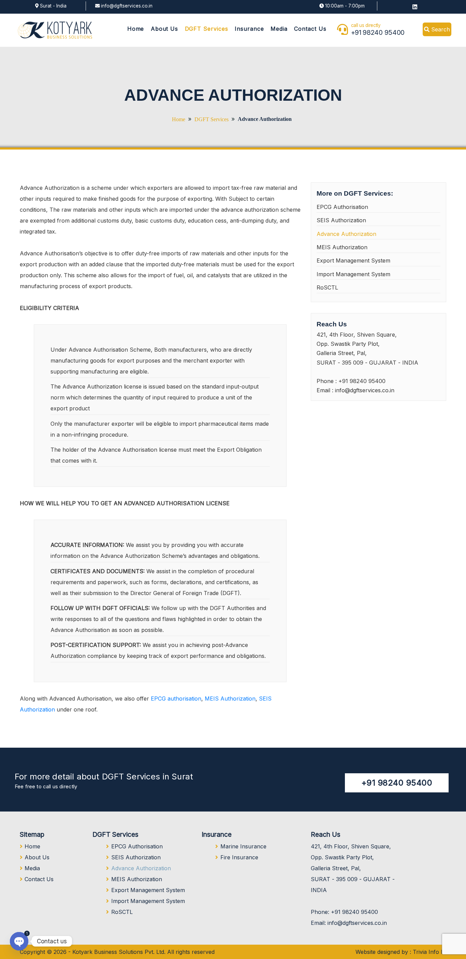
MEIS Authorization (230, 698)
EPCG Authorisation (342, 206)
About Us (164, 28)
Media (279, 28)
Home (135, 28)
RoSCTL (327, 287)
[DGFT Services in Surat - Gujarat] (55, 29)
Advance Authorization (346, 233)
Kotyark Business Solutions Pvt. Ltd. (118, 951)
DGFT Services (206, 28)
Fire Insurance (239, 857)
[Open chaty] (19, 941)
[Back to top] (446, 939)
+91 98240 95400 (378, 32)
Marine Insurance (243, 846)
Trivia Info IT (429, 951)
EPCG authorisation (176, 698)
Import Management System (353, 274)
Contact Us (310, 28)
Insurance (249, 28)
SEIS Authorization (341, 220)
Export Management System (353, 260)
